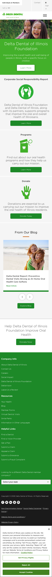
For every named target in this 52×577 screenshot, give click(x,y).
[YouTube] (14, 502)
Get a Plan (5, 443)
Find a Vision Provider (11, 439)
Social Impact (7, 377)
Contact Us (6, 369)
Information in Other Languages (15, 423)
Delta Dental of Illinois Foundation (16, 381)
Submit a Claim (8, 447)
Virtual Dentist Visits (10, 414)
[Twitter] (6, 502)
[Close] (49, 529)
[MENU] (45, 15)
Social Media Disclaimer (32, 508)
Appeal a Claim (8, 451)
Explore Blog (25, 306)
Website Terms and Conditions (13, 517)
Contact (37, 3)
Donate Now (26, 342)
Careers (4, 373)
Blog (3, 406)
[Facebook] (2, 502)
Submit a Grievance (10, 455)
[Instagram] (18, 502)
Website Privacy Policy (9, 522)
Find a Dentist (7, 434)
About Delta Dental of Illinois (14, 365)
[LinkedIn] (10, 502)
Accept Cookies (26, 572)
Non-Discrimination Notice (11, 508)
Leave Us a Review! (9, 390)
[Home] (13, 15)
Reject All (26, 565)
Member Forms (8, 410)
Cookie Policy (27, 552)
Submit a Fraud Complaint (13, 459)
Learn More (25, 68)
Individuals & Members (10, 3)
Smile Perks (6, 418)
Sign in (47, 7)
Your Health (6, 402)
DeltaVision (6, 385)
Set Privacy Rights (26, 558)
